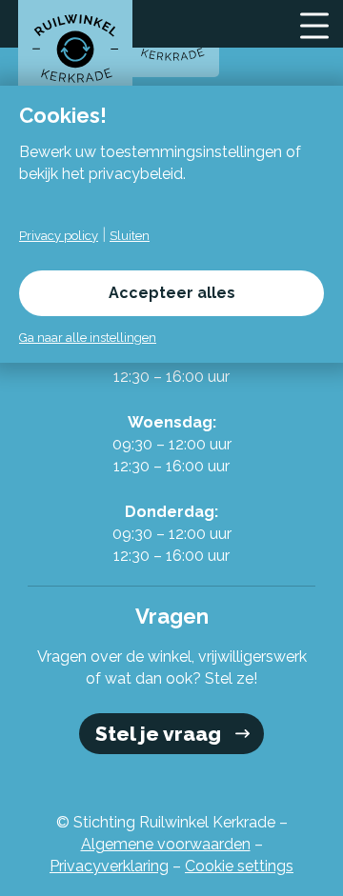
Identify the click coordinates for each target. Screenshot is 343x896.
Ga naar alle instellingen (87, 337)
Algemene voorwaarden (166, 844)
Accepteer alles (172, 293)
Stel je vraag (158, 734)
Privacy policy (58, 235)
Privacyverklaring (109, 866)
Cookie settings (239, 866)
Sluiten (130, 235)
